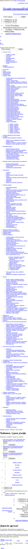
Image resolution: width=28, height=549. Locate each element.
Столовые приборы (11, 306)
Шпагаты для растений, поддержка (15, 342)
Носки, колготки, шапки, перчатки (12, 317)
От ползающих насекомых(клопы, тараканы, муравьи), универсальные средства (15, 351)
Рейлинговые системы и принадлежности (12, 303)
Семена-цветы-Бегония (12, 109)
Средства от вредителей (12, 336)
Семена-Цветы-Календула (13, 111)
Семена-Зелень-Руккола (12, 101)
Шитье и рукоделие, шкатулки (14, 182)
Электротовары (7, 416)
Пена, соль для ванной (15, 267)
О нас (7, 63)
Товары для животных (9, 392)
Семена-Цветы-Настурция (13, 112)
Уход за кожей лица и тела (13, 254)
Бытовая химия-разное (12, 163)
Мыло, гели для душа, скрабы (17, 265)
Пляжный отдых (10, 376)
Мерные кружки (10, 290)
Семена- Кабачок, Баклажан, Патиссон (16, 81)
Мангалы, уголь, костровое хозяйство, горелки (16, 374)
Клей (7, 371)
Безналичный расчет (11, 62)
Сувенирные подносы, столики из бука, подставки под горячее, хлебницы (16, 308)
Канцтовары (9, 198)
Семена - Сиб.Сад (14, 131)
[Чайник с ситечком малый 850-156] (13, 453)
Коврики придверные (12, 372)
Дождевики (9, 368)
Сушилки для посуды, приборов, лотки (16, 310)
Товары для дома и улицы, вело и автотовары (15, 362)
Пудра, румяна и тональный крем (15, 252)
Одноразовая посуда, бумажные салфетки (14, 297)
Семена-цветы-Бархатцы (12, 108)
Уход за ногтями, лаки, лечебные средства (15, 272)
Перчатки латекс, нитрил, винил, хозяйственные (15, 399)
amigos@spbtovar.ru (13, 34)
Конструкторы (10, 201)
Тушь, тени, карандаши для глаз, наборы (17, 253)
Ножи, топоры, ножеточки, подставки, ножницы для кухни (16, 295)
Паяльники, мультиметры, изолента (15, 422)
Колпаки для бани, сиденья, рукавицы (16, 142)
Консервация (6, 233)
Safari (10, 540)
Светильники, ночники (12, 153)
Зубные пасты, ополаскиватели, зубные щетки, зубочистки (16, 241)
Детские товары (7, 185)
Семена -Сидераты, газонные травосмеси (14, 119)
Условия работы (10, 58)
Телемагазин (6, 361)
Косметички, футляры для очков (14, 175)
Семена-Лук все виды (12, 89)
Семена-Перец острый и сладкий (15, 93)
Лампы (8, 421)
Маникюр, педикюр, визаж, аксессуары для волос (16, 178)
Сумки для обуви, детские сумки (15, 222)
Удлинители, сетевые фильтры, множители (14, 424)
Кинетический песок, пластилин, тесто (16, 199)
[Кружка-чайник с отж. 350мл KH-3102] (14, 439)
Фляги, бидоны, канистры (13, 311)
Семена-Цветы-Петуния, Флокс (14, 114)
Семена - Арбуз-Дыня (12, 80)
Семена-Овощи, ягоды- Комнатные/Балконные (15, 78)
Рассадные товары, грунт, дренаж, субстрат (15, 331)
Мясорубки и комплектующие (14, 291)
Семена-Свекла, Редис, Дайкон (14, 95)
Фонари (8, 425)
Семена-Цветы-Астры (12, 106)
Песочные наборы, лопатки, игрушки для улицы (16, 214)
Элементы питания (11, 427)
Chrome (7, 540)
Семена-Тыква (10, 98)
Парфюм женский (11, 249)
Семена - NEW (7, 75)
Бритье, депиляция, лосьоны (16, 257)
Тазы (7, 401)
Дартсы (8, 188)
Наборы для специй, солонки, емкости (16, 293)
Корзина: (24, 3)
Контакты (8, 59)
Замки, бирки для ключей (13, 370)
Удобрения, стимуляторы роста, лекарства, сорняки (14, 339)
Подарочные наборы (11, 250)
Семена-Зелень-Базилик (12, 99)
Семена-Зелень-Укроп (12, 103)
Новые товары (7, 72)
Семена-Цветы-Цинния (12, 115)
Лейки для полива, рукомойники (15, 326)
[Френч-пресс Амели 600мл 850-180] (13, 446)
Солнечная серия (13, 269)
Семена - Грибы (10, 85)
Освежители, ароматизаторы (13, 167)
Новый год (6, 315)
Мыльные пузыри (11, 207)
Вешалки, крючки (11, 409)
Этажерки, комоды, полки (13, 413)
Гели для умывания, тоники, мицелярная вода (16, 261)
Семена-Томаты (10, 96)
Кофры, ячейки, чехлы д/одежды (14, 412)
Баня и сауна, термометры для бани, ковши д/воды (15, 141)
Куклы (8, 202)
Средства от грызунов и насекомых (12, 346)
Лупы (7, 176)
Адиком (5, 136)
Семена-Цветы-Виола (12, 110)
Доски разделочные (11, 281)
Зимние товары (7, 232)
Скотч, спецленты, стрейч (13, 378)
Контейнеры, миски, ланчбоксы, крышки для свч (14, 287)
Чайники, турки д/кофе (12, 312)
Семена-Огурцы (10, 91)
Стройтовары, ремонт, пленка (14, 380)
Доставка (8, 55)
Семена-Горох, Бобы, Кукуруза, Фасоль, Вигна (16, 83)
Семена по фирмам (11, 121)
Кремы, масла (13, 263)
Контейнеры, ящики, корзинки (14, 411)
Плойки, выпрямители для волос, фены (16, 152)
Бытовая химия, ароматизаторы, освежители (15, 161)
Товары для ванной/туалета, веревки (16, 402)
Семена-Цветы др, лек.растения (14, 116)
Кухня (4, 276)
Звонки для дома (10, 419)
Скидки (8, 57)
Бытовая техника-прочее (12, 149)
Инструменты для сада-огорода (14, 324)
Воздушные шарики (11, 187)
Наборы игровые (10, 208)
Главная (5, 65)
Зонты (8, 173)
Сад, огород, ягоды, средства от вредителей (14, 321)
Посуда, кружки (10, 299)
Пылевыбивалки (10, 377)
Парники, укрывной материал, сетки (16, 329)
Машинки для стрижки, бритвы (14, 151)
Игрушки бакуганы (11, 227)
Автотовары (9, 365)
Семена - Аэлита (13, 124)
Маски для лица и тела (15, 264)
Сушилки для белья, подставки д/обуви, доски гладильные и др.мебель (16, 384)
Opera (18, 540)
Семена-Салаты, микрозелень (14, 94)
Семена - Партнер (14, 127)
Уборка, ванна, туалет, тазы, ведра (12, 393)
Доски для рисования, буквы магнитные (17, 190)
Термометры (9, 387)
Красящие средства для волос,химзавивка (12, 244)
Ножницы (9, 180)
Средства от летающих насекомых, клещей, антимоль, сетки (15, 354)
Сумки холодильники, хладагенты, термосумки (15, 381)
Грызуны (8, 348)
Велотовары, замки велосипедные (15, 366)
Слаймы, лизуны (10, 221)
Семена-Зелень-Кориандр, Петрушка (16, 100)
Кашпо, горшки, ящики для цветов (15, 325)
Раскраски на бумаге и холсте (14, 219)
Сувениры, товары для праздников (12, 360)
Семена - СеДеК (13, 130)
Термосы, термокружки (12, 388)
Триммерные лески (11, 337)
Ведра (7, 396)
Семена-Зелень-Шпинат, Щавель (15, 104)
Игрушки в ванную (11, 192)
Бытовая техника (7, 146)
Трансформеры (10, 226)
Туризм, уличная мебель (12, 389)
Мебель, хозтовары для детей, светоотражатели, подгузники (14, 204)
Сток (4, 70)
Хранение (5, 407)
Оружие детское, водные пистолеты (15, 211)
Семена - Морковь (11, 90)
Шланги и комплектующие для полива (16, 341)
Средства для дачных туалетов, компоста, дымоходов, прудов (14, 334)
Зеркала (8, 172)
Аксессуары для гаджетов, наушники (16, 418)
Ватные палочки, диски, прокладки (15, 258)
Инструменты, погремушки (13, 197)
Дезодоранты (9, 238)
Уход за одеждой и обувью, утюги (15, 155)
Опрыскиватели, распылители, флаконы (17, 327)
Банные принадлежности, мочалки (12, 137)
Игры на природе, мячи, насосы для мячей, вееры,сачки (15, 195)
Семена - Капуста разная (12, 88)
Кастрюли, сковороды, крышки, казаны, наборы (17, 285)
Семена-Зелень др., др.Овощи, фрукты (16, 105)
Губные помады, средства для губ (15, 237)
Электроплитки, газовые (12, 158)
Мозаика (8, 206)
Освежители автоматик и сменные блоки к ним (15, 165)
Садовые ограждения (12, 332)
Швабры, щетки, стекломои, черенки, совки (16, 404)
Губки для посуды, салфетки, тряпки (16, 397)
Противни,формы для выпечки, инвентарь (14, 301)
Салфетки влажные (14, 268)
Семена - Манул (13, 126)
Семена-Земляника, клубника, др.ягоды (16, 86)
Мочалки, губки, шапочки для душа (15, 144)
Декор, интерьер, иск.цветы (10, 229)
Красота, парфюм (7, 234)
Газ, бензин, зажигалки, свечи (14, 367)
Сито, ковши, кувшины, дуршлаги (15, 305)
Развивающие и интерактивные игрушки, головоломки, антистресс (15, 218)
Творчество (9, 223)
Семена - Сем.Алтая (14, 129)
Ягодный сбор (10, 344)
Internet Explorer (2, 540)
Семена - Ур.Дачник (14, 132)
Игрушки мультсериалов (12, 193)
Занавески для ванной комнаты (11, 230)
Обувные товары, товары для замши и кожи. (15, 319)
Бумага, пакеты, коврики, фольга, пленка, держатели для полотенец (15, 280)
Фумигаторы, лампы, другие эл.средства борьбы (17, 357)
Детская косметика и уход (13, 239)
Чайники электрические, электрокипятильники (12, 157)
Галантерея (6, 170)
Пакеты (5, 320)
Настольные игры (11, 209)
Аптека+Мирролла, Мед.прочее (11, 135)
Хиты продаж (6, 73)
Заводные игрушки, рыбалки (14, 191)
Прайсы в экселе (10, 60)
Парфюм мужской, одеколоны (14, 248)
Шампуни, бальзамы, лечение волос (15, 274)
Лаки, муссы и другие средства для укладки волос (15, 246)
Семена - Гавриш (13, 125)
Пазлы (8, 212)
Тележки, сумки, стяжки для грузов (15, 386)
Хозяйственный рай (8, 67)
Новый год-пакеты (8, 316)
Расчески (8, 181)
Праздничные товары (12, 216)
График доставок (10, 54)
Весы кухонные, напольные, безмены (16, 150)
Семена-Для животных (12, 117)
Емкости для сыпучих (12, 283)
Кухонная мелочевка (11, 289)
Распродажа (6, 74)
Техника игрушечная (11, 224)
